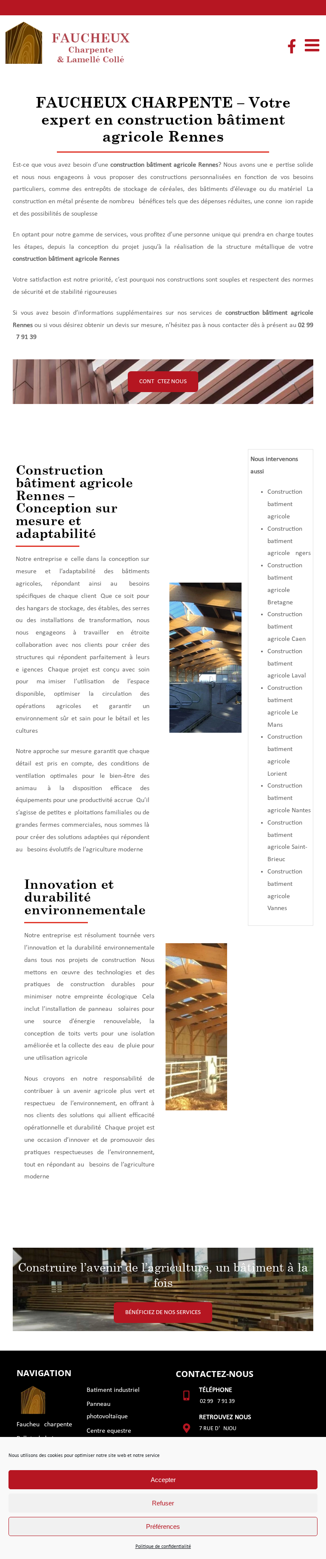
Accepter (163, 1479)
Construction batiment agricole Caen (286, 627)
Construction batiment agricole (284, 504)
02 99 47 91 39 (217, 1401)
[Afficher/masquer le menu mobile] (313, 45)
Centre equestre (109, 1431)
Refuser (163, 1503)
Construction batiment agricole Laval (286, 664)
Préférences (163, 1526)
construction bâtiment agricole (153, 165)
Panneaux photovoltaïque (107, 1410)
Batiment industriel (113, 1390)
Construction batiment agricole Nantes (289, 798)
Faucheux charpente (44, 1424)
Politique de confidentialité (163, 1546)
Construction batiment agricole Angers (289, 541)
